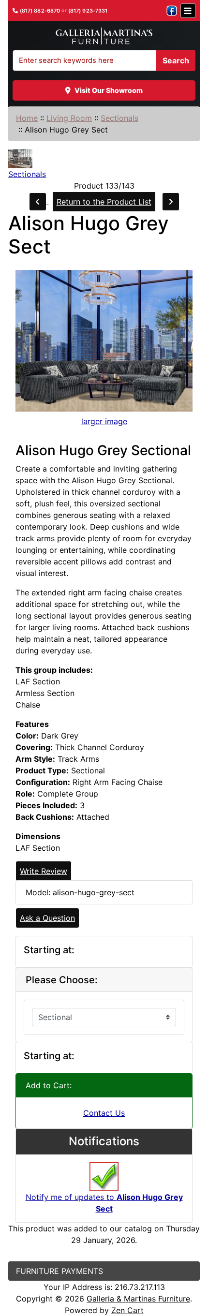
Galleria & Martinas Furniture (138, 1298)
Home (27, 118)
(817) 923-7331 (88, 11)
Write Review (43, 871)
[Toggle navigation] (187, 10)
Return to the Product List (104, 202)
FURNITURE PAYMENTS (59, 1271)
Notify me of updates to (104, 1202)
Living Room (69, 118)
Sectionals (119, 118)
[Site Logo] (104, 36)
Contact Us (104, 1113)
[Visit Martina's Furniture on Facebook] (171, 10)
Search (176, 60)
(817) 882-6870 (40, 11)
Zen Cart (127, 1310)
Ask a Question (47, 918)
